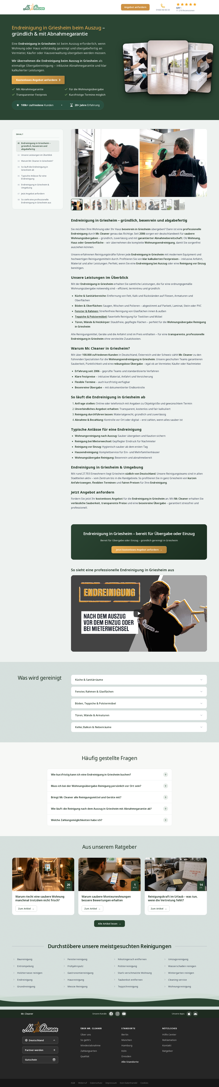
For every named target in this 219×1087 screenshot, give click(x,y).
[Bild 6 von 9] (141, 204)
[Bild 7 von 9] (154, 204)
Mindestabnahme (90, 1045)
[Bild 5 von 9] (128, 204)
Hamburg (126, 1045)
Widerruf (82, 1082)
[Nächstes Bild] (202, 163)
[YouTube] (123, 1013)
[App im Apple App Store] (189, 1013)
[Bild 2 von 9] (89, 204)
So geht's (85, 1039)
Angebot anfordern (135, 7)
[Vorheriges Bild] (76, 163)
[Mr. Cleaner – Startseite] (40, 1027)
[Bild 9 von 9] (179, 204)
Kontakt (166, 1045)
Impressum (111, 1082)
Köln (123, 1050)
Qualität (84, 1056)
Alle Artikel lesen (109, 923)
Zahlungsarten (88, 1050)
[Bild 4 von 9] (115, 204)
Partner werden (34, 1050)
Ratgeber (167, 1050)
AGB (73, 1082)
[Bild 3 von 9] (102, 204)
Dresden (126, 1056)
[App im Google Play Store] (195, 1013)
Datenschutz (96, 1082)
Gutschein (31, 1059)
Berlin (124, 1034)
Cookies (144, 1082)
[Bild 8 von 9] (166, 204)
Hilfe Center (169, 1034)
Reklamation (169, 1039)
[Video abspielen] (139, 613)
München (126, 1039)
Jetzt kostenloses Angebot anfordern (139, 549)
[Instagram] (117, 1013)
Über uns (85, 1034)
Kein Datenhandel (128, 1082)
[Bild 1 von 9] (77, 204)
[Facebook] (111, 1013)
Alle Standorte (130, 1061)
